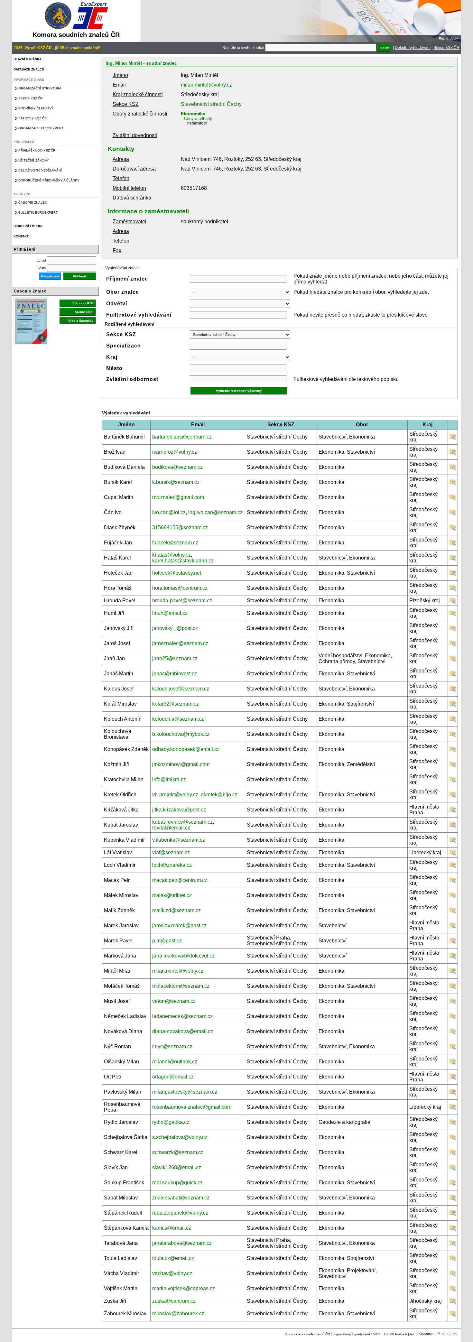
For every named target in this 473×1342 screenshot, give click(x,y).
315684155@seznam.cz (180, 527)
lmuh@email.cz (170, 613)
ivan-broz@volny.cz (174, 452)
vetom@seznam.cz (174, 1001)
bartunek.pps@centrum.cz (182, 437)
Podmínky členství (35, 108)
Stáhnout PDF (83, 303)
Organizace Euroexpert (40, 128)
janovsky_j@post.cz (175, 628)
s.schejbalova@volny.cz (179, 1137)
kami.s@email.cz (171, 1228)
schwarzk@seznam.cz (177, 1152)
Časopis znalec (32, 202)
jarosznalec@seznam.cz (180, 643)
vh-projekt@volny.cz (175, 794)
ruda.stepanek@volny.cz (180, 1213)
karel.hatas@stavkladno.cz (183, 560)
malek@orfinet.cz (172, 895)
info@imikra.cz (169, 779)
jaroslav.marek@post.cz (179, 925)
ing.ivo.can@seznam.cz (215, 512)
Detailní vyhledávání (413, 47)
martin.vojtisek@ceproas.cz (183, 1288)
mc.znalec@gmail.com (178, 497)
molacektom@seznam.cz (180, 986)
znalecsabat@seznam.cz (180, 1197)
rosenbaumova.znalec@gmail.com (191, 1107)
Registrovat (50, 276)
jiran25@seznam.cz (175, 658)
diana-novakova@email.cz (182, 1031)
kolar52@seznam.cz (175, 704)
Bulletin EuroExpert (38, 212)
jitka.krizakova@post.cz (179, 809)
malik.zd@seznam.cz (176, 910)
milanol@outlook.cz (174, 1061)
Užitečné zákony (33, 160)
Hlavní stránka (28, 59)
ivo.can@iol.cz (169, 512)
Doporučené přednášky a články (48, 180)
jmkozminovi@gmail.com (180, 764)
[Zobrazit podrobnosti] (453, 438)
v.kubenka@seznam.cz (178, 840)
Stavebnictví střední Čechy (211, 104)
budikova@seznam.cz (177, 467)
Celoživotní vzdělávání (40, 170)
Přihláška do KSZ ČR (36, 150)
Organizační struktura (39, 88)
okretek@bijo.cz (219, 794)
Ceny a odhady (198, 118)
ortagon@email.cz (173, 1076)
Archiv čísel (84, 312)
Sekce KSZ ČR (446, 47)
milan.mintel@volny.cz (206, 85)
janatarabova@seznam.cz (182, 1243)
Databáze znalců (29, 69)
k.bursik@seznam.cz (175, 482)
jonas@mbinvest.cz (174, 673)
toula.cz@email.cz (173, 1258)
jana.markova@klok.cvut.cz (183, 955)
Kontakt (21, 236)
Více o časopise (81, 320)
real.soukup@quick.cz (177, 1182)
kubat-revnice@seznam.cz (182, 822)
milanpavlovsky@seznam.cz (184, 1092)
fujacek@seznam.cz (175, 542)
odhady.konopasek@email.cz (185, 749)
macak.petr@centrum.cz (179, 880)
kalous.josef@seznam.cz (180, 688)
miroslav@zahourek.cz (178, 1313)
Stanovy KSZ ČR (32, 118)
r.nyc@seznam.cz (172, 1046)
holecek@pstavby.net (176, 573)
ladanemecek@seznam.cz (182, 1016)
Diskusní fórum (28, 226)
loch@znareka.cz (172, 865)
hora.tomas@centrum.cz (180, 588)
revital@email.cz (171, 827)
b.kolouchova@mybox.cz (180, 734)
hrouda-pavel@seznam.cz (182, 600)
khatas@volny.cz (171, 555)
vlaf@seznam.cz (171, 852)
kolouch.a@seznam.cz (178, 719)
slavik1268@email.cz (176, 1167)
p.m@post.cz (167, 940)
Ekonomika (193, 113)
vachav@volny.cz (172, 1273)
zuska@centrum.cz (174, 1301)
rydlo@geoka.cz (170, 1122)
